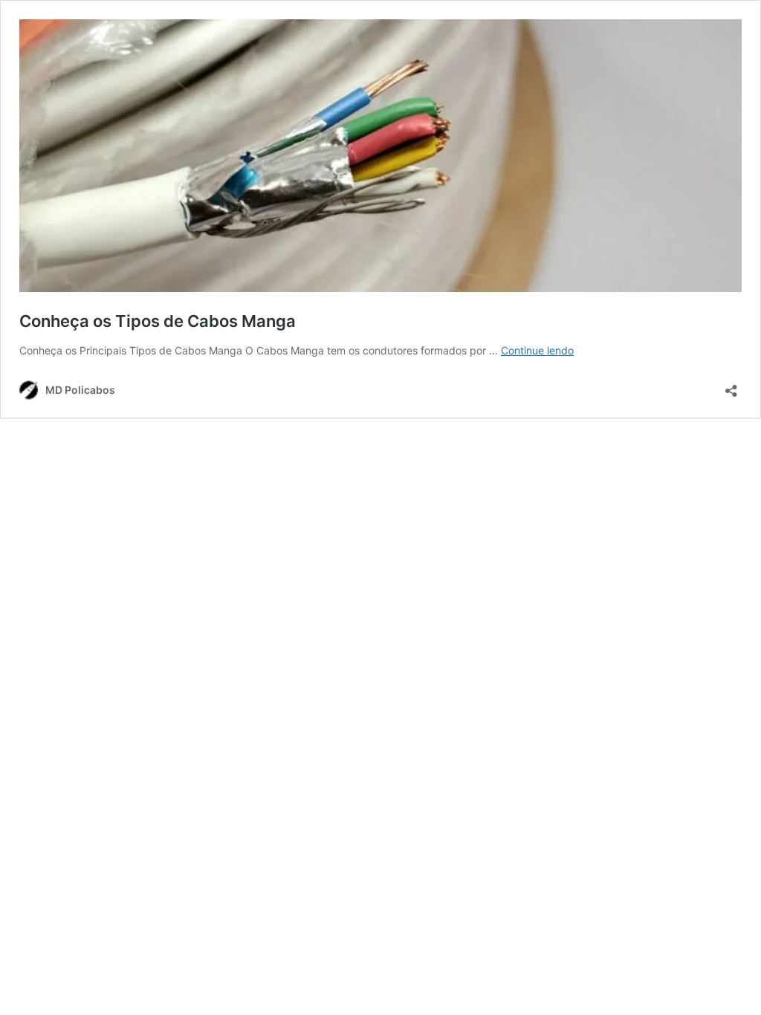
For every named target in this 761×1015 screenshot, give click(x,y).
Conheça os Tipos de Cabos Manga (157, 321)
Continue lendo (537, 350)
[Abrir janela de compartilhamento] (731, 386)
